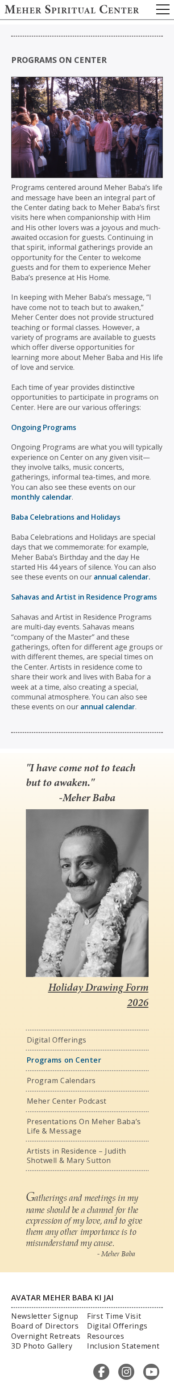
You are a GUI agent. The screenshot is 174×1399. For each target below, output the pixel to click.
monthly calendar (41, 497)
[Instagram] (126, 1372)
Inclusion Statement (123, 1346)
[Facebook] (101, 1372)
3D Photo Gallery (41, 1346)
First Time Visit (114, 1316)
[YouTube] (151, 1372)
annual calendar (107, 707)
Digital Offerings (57, 1040)
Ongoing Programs (43, 427)
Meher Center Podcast (67, 1101)
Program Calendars (61, 1080)
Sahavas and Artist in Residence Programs (84, 597)
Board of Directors (45, 1326)
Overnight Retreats (46, 1336)
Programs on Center (64, 1060)
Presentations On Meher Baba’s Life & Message (84, 1126)
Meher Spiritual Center (71, 10)
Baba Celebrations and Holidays (65, 517)
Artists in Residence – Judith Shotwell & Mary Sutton (76, 1155)
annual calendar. (122, 577)
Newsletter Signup (45, 1316)
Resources (105, 1336)
